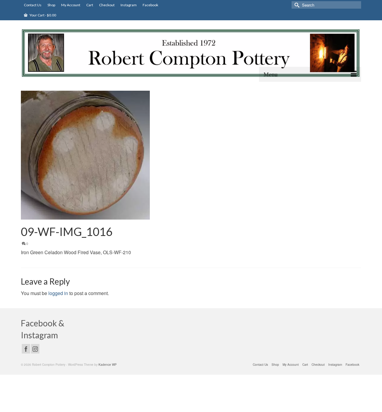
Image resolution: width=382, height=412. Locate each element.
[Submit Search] (296, 5)
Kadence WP (107, 364)
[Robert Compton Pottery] (191, 53)
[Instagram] (35, 349)
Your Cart (42, 15)
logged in (58, 293)
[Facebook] (26, 349)
